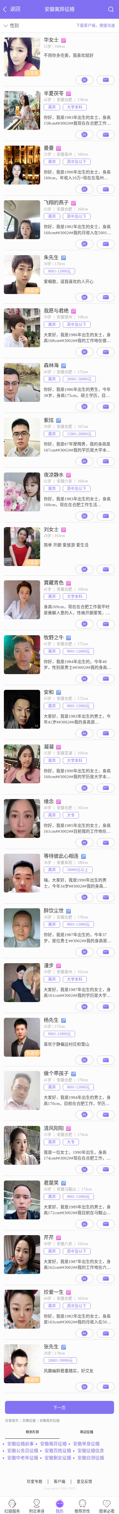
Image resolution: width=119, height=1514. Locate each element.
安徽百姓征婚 (58, 1450)
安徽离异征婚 (50, 1421)
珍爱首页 (12, 1421)
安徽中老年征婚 (22, 1458)
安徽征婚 (29, 1421)
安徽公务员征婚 (22, 1450)
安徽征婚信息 (90, 1450)
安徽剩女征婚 (58, 1458)
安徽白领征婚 (90, 1458)
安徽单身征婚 (86, 1443)
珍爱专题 (34, 1482)
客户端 (59, 1482)
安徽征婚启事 (20, 1443)
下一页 (59, 1408)
